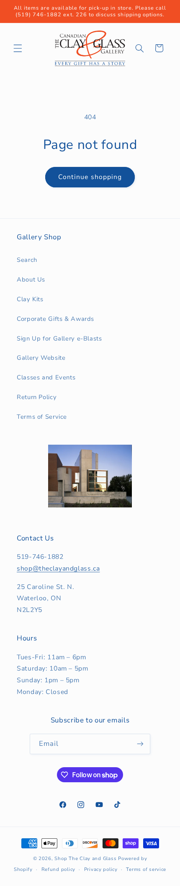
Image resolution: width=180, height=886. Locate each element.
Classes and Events (46, 377)
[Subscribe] (140, 744)
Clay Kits (30, 299)
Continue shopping (90, 177)
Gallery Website (41, 357)
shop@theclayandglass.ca (58, 568)
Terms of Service (42, 416)
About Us (31, 279)
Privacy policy (101, 869)
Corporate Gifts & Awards (55, 319)
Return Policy (37, 397)
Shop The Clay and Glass (85, 858)
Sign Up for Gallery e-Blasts (59, 338)
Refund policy (58, 869)
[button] (17, 48)
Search (27, 260)
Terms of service (146, 869)
